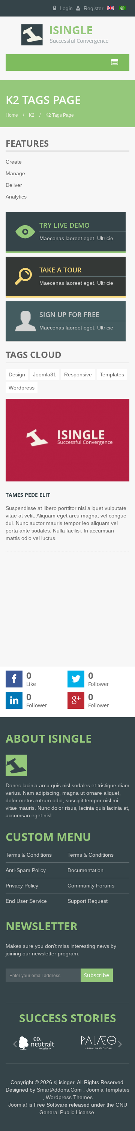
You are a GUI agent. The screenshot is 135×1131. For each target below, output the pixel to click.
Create (14, 162)
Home (12, 115)
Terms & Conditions (29, 855)
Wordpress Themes (69, 1097)
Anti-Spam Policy (26, 870)
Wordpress (21, 388)
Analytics (16, 197)
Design (17, 374)
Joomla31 (44, 374)
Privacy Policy (22, 886)
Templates (112, 374)
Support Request (88, 901)
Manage (15, 173)
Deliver (14, 185)
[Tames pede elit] (67, 440)
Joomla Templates (107, 1090)
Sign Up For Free (69, 314)
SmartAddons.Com (59, 1090)
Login (65, 8)
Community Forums (91, 886)
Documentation (86, 870)
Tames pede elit (28, 494)
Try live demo (64, 225)
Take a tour (60, 269)
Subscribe (96, 975)
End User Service (26, 901)
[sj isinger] (67, 34)
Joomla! (17, 1105)
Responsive (78, 374)
